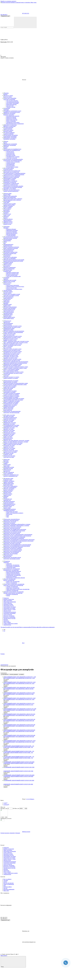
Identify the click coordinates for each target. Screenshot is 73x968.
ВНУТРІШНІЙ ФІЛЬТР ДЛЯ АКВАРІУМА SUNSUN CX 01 (18, 704)
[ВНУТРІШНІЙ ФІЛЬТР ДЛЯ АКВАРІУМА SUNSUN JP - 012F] (37, 740)
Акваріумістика (7, 624)
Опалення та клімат (8, 604)
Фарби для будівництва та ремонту (14, 513)
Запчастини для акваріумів (12, 588)
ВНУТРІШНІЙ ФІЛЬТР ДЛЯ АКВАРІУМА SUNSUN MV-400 (18, 736)
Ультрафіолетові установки (12, 156)
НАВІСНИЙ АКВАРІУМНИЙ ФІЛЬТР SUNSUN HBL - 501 (18, 752)
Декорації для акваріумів (12, 590)
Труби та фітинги (7, 603)
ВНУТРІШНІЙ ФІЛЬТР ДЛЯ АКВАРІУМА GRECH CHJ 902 (18, 688)
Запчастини (6, 621)
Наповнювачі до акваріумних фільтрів (15, 577)
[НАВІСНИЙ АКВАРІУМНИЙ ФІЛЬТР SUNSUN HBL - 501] (37, 751)
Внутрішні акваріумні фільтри (13, 571)
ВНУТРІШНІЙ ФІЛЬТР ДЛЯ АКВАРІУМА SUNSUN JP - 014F (18, 699)
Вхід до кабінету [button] (7, 879)
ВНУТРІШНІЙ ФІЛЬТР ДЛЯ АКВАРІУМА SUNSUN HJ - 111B (19, 678)
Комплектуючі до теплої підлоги (14, 289)
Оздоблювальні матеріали (9, 612)
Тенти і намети (7, 622)
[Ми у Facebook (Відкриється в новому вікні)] (11, 68)
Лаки (7, 516)
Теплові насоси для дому (9, 618)
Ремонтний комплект (11, 104)
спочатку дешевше (14, 674)
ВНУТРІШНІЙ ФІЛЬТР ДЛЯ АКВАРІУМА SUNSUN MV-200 (18, 726)
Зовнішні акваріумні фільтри (13, 573)
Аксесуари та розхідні (11, 158)
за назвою (21, 674)
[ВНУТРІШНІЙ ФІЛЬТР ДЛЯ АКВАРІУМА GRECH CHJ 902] (37, 687)
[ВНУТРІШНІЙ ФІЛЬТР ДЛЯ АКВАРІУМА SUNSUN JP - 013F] (37, 682)
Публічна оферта (36, 627)
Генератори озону (10, 154)
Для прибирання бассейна (12, 102)
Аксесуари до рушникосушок (13, 276)
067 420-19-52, (25, 13)
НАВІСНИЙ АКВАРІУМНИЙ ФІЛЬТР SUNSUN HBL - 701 (18, 757)
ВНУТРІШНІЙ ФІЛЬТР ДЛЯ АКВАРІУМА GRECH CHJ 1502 (18, 715)
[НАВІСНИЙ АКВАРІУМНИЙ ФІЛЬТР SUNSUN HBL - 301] (37, 746)
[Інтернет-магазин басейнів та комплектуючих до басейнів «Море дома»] (4, 816)
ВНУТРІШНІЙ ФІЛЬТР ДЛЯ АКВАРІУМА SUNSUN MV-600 (18, 731)
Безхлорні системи (10, 155)
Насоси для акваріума (11, 582)
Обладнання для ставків (9, 608)
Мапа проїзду (4, 955)
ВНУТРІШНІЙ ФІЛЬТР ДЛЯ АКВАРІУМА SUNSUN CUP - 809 (19, 710)
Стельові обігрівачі (10, 235)
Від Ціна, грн (4, 808)
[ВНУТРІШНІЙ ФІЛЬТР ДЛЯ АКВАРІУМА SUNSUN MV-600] (37, 730)
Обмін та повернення (24, 627)
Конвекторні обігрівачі (11, 233)
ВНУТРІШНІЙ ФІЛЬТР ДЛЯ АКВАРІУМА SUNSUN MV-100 (18, 720)
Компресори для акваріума (12, 565)
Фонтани (5, 619)
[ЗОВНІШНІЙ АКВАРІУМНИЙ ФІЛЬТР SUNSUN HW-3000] (37, 780)
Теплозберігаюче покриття (12, 116)
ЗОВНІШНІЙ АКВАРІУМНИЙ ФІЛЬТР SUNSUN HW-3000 (18, 784)
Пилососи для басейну (8, 615)
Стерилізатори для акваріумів (13, 575)
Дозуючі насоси (10, 151)
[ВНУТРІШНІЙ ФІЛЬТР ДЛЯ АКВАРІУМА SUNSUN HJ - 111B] (37, 677)
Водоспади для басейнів (9, 617)
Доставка (3, 627)
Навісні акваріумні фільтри (12, 572)
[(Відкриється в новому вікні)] (2, 820)
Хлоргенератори (10, 152)
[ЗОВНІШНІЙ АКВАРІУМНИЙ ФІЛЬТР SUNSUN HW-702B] (37, 767)
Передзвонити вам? (5, 16)
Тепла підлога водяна (11, 287)
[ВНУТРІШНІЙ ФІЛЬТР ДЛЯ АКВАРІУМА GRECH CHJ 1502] (37, 714)
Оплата (7, 627)
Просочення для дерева (12, 511)
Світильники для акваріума (13, 566)
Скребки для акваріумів (12, 586)
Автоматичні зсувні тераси (12, 122)
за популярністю (4, 674)
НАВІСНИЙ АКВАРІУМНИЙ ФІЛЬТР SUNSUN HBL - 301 (18, 747)
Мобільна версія (26, 831)
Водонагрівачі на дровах (12, 166)
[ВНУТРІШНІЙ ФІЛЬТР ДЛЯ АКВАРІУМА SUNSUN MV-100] (37, 719)
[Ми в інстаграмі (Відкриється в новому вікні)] (32, 68)
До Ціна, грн (16, 808)
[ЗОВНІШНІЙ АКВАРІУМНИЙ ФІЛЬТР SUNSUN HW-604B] (37, 762)
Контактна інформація (49, 627)
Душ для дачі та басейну (12, 100)
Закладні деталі (7, 610)
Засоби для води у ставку (9, 609)
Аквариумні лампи (11, 567)
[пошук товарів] (25, 22)
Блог (30, 627)
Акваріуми (9, 563)
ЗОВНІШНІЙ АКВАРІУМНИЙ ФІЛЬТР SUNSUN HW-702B (18, 771)
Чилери (8, 595)
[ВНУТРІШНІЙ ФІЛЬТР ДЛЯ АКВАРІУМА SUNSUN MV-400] (37, 735)
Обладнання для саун (8, 605)
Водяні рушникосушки (11, 275)
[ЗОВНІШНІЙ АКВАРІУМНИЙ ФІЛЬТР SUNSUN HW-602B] (37, 775)
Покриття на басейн (11, 117)
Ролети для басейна (11, 121)
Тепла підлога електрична (12, 285)
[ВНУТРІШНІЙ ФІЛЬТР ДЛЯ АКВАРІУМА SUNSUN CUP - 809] (37, 708)
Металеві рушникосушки (12, 273)
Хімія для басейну (7, 600)
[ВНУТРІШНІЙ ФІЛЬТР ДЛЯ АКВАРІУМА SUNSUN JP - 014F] (37, 698)
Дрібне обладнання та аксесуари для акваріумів (17, 589)
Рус (4, 630)
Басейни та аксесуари (8, 599)
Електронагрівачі (10, 165)
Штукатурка (9, 514)
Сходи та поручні (7, 614)
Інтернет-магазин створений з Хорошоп (10, 833)
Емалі (7, 515)
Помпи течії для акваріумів (12, 581)
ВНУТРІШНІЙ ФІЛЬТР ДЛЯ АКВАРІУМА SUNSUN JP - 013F (18, 683)
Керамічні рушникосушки (12, 272)
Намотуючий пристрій (11, 119)
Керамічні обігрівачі (11, 229)
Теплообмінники (10, 164)
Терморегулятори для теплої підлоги (15, 286)
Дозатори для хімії (10, 107)
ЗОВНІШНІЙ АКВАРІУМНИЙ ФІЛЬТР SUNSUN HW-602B (18, 776)
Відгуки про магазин (14, 627)
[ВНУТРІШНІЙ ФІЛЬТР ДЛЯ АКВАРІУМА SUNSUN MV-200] (37, 724)
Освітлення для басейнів (9, 613)
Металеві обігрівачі (11, 234)
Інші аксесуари (10, 105)
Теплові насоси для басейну (13, 161)
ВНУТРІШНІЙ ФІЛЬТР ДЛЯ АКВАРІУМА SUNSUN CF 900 (18, 694)
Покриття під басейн (11, 118)
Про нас (42, 627)
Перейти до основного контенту (8, 1)
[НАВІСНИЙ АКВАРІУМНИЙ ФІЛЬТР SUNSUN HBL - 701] (37, 756)
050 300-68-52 (4, 14)
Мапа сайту (6, 890)
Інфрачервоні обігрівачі (12, 230)
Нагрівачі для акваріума (12, 594)
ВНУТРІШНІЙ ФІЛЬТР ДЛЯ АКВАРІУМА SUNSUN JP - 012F (18, 742)
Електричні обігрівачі (11, 231)
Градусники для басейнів (12, 103)
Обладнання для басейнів (9, 601)
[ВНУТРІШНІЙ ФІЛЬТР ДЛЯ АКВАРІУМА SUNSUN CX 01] (37, 703)
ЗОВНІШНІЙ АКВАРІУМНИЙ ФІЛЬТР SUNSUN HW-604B (18, 763)
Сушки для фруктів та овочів (10, 623)
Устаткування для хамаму (9, 607)
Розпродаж (6, 598)
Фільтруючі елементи (11, 576)
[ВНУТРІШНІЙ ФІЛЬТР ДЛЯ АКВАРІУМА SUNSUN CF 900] (37, 692)
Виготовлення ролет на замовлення (15, 123)
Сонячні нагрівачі (10, 163)
